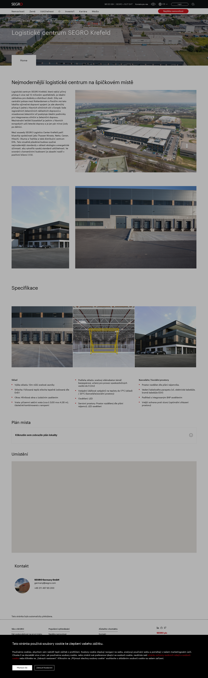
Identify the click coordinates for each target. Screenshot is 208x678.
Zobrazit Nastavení (44, 668)
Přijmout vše (22, 668)
